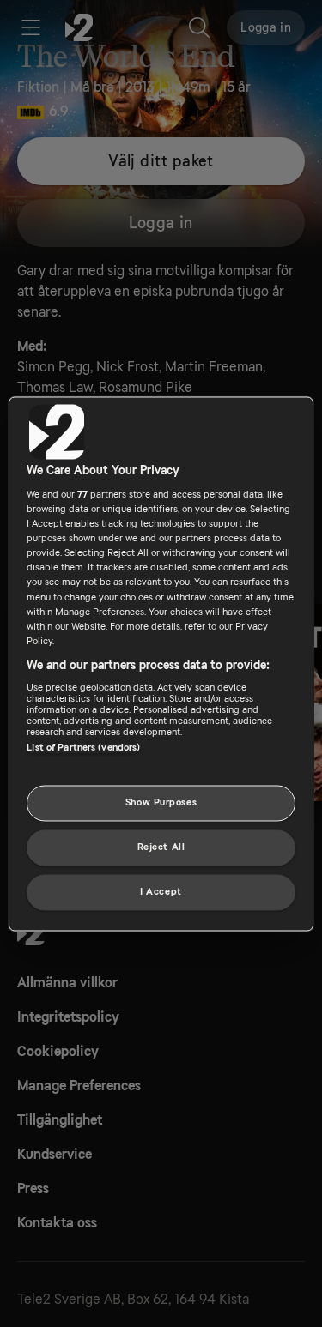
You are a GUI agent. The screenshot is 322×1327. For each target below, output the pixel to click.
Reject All (161, 847)
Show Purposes (161, 802)
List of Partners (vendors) (83, 748)
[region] (160, 663)
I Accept (161, 891)
